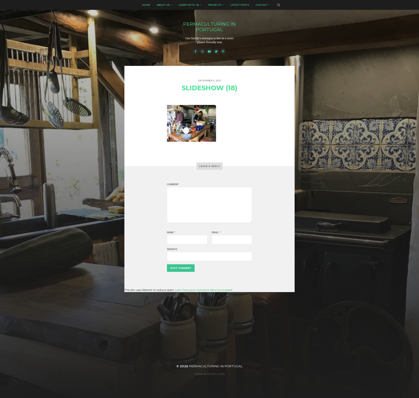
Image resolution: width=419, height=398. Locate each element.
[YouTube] (209, 51)
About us (163, 4)
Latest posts (239, 4)
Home (146, 4)
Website (172, 249)
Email (216, 232)
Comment (173, 184)
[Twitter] (216, 51)
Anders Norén (216, 374)
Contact (262, 4)
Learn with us (189, 4)
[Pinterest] (223, 51)
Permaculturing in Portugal (209, 26)
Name (171, 232)
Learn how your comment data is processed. (204, 290)
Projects (214, 4)
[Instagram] (202, 51)
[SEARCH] (278, 5)
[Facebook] (196, 51)
